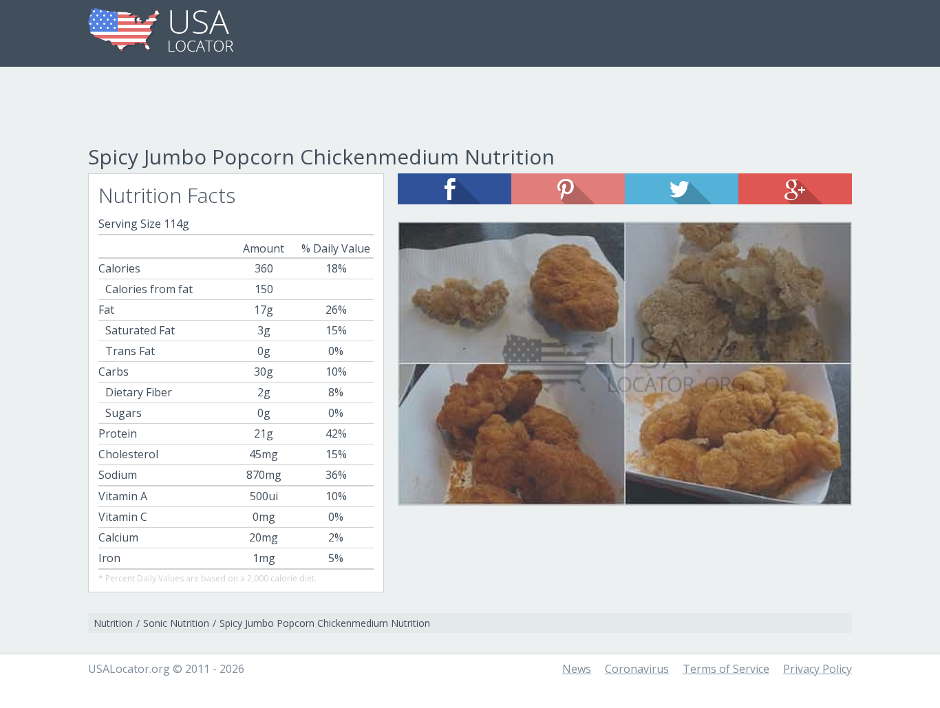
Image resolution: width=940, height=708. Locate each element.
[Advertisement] (470, 108)
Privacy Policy (817, 668)
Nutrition (113, 623)
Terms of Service (726, 668)
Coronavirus (637, 668)
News (576, 668)
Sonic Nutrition (176, 623)
